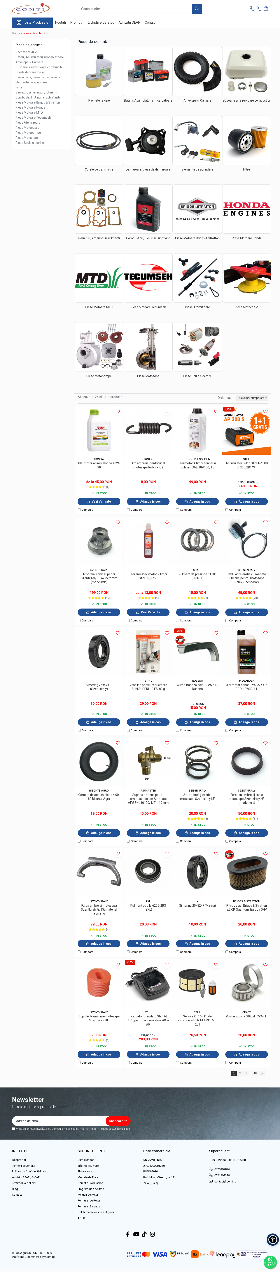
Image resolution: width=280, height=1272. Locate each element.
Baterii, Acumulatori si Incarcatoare (40, 57)
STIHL (246, 459)
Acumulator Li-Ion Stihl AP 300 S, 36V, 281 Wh (247, 465)
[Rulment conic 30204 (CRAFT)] (246, 983)
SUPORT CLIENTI (91, 1151)
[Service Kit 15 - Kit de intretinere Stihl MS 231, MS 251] (197, 983)
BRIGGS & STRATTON (246, 901)
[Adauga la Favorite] (118, 411)
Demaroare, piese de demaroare (38, 77)
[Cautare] (197, 9)
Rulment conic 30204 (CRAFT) (247, 1016)
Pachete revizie (26, 52)
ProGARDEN (246, 680)
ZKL (148, 901)
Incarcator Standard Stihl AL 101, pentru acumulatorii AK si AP (148, 1020)
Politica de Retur (88, 1194)
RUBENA (197, 680)
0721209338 (222, 1175)
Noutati (60, 22)
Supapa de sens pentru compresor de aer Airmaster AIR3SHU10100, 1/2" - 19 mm (148, 798)
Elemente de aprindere (31, 82)
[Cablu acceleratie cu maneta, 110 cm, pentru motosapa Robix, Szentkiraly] (246, 541)
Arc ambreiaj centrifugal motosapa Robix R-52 (148, 465)
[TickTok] (144, 1235)
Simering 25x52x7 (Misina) (197, 905)
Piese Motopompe (28, 132)
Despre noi (19, 1159)
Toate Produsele (35, 22)
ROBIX (148, 459)
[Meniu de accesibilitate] (273, 1239)
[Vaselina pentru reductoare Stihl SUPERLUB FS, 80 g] (148, 651)
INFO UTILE (21, 1151)
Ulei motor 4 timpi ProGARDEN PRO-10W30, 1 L (247, 687)
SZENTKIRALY (99, 570)
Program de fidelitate (91, 1189)
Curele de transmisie (30, 72)
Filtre (19, 87)
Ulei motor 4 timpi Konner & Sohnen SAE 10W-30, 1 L (197, 465)
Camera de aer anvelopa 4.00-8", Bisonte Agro (99, 796)
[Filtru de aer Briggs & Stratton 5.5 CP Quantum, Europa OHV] (246, 872)
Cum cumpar (86, 1159)
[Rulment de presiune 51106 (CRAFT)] (197, 541)
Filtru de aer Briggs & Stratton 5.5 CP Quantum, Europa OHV (246, 907)
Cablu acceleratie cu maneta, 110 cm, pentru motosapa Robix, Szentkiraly (247, 578)
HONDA (99, 459)
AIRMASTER (148, 790)
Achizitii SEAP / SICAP (26, 1177)
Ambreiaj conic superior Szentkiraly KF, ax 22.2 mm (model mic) (99, 578)
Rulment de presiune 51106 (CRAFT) (197, 576)
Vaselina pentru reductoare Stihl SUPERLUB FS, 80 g (148, 687)
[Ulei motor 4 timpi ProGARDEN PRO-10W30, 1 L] (246, 651)
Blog (15, 1189)
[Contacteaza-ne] (252, 8)
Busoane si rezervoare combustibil (39, 67)
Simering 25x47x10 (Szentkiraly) (99, 687)
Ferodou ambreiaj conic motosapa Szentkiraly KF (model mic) (246, 798)
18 (255, 1073)
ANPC (81, 1218)
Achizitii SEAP (129, 22)
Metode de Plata (88, 1177)
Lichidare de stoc (101, 22)
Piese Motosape (27, 137)
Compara (87, 509)
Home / (17, 33)
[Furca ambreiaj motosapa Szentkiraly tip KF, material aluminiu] (99, 872)
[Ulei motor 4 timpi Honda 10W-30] (99, 430)
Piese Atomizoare (28, 122)
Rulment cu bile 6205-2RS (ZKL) (148, 907)
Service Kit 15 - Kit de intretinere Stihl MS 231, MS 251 (197, 1020)
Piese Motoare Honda (30, 107)
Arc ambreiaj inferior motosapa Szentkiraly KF (197, 796)
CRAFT (197, 570)
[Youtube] (136, 1235)
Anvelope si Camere (29, 62)
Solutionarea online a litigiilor (96, 1212)
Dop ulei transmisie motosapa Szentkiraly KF (99, 1018)
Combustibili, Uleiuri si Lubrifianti (38, 97)
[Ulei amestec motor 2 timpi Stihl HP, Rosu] (148, 541)
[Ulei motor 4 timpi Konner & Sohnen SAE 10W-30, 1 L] (197, 430)
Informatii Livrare (88, 1165)
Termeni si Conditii (23, 1165)
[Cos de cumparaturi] (265, 8)
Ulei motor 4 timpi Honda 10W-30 (99, 465)
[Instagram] (152, 1235)
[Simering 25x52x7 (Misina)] (197, 872)
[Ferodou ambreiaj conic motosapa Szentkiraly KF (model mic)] (246, 761)
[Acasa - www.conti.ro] (34, 8)
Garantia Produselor (90, 1183)
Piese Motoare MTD (29, 112)
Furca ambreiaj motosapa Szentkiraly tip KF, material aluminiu (99, 909)
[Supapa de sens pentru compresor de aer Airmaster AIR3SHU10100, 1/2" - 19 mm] (148, 761)
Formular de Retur (89, 1200)
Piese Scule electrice (30, 142)
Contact (150, 22)
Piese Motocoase (27, 127)
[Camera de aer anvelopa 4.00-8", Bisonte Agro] (99, 761)
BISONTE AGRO (99, 790)
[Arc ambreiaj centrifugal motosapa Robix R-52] (148, 430)
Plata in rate (85, 1171)
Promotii (76, 22)
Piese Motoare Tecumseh (33, 117)
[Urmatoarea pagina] (262, 1073)
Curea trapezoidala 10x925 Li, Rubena (197, 687)
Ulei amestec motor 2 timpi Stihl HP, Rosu (148, 576)
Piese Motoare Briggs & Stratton (38, 102)
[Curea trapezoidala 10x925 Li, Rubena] (197, 651)
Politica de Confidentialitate (115, 1128)
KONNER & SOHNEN (197, 459)
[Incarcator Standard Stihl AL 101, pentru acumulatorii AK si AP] (148, 983)
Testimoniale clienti (24, 1183)
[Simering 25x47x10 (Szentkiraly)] (99, 651)
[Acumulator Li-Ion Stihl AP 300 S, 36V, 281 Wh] (246, 430)
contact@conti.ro (225, 1181)
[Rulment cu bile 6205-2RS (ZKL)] (148, 872)
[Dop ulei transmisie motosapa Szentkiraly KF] (99, 983)
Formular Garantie (89, 1206)
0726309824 (222, 1169)
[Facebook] (127, 1235)
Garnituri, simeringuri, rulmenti (36, 92)
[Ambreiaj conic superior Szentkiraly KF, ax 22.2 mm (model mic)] (99, 541)
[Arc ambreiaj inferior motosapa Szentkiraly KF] (197, 761)
